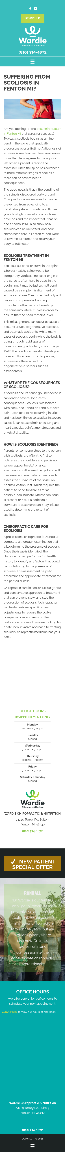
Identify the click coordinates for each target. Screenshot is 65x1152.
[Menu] (32, 61)
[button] (32, 863)
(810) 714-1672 (32, 52)
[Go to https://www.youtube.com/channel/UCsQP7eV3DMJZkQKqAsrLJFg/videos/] (35, 9)
